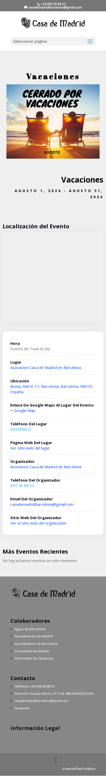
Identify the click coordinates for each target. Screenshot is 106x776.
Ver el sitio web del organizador (38, 523)
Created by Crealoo (79, 768)
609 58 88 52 (22, 485)
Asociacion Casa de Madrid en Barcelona (45, 367)
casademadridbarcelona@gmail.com (42, 504)
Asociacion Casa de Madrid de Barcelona (45, 466)
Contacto (23, 678)
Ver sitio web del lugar (30, 447)
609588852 (20, 429)
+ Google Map (22, 410)
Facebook (21, 708)
